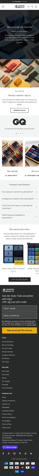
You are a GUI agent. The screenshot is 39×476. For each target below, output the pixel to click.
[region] (19, 124)
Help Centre (6, 428)
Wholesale (5, 407)
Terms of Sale (6, 424)
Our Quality (6, 381)
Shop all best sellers (19, 279)
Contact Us (6, 404)
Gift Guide (5, 371)
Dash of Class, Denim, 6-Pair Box (13, 268)
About (4, 378)
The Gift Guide (7, 348)
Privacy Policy (7, 414)
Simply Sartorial (7, 352)
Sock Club (5, 374)
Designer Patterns (8, 355)
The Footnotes (7, 388)
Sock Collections (7, 342)
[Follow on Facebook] (3, 453)
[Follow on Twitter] (9, 453)
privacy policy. (32, 325)
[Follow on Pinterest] (20, 453)
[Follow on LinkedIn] (31, 453)
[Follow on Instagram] (14, 453)
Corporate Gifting (8, 411)
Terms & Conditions (9, 417)
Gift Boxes (5, 358)
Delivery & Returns (8, 401)
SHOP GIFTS (12, 175)
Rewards (5, 385)
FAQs (4, 397)
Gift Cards (5, 362)
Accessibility (6, 421)
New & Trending (7, 345)
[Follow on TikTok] (25, 453)
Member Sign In (19, 110)
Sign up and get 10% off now (19, 330)
